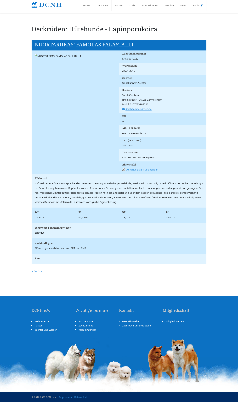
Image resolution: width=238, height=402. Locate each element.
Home (86, 5)
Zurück (38, 271)
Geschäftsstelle (130, 321)
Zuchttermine (86, 325)
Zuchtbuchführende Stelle (136, 325)
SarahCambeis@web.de (138, 108)
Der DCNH (102, 5)
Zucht (132, 5)
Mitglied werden (175, 321)
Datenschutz (81, 397)
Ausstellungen (150, 5)
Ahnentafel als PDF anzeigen (142, 169)
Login (196, 5)
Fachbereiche (42, 321)
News (183, 5)
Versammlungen (87, 329)
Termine (169, 5)
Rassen (119, 5)
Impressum (65, 397)
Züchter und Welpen (46, 329)
